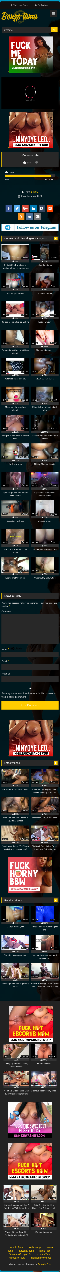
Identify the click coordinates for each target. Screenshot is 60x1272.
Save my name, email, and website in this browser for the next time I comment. (28, 695)
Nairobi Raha (16, 1247)
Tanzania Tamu (26, 1251)
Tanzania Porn (44, 1264)
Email (5, 661)
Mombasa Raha (17, 1258)
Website (5, 673)
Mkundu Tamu (44, 1254)
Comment (6, 611)
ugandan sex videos (40, 1258)
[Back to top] (51, 1263)
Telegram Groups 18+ (20, 1254)
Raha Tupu (45, 1251)
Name (5, 649)
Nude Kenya (35, 1247)
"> (8, 72)
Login (34, 5)
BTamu (34, 192)
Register (44, 5)
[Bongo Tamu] (24, 17)
